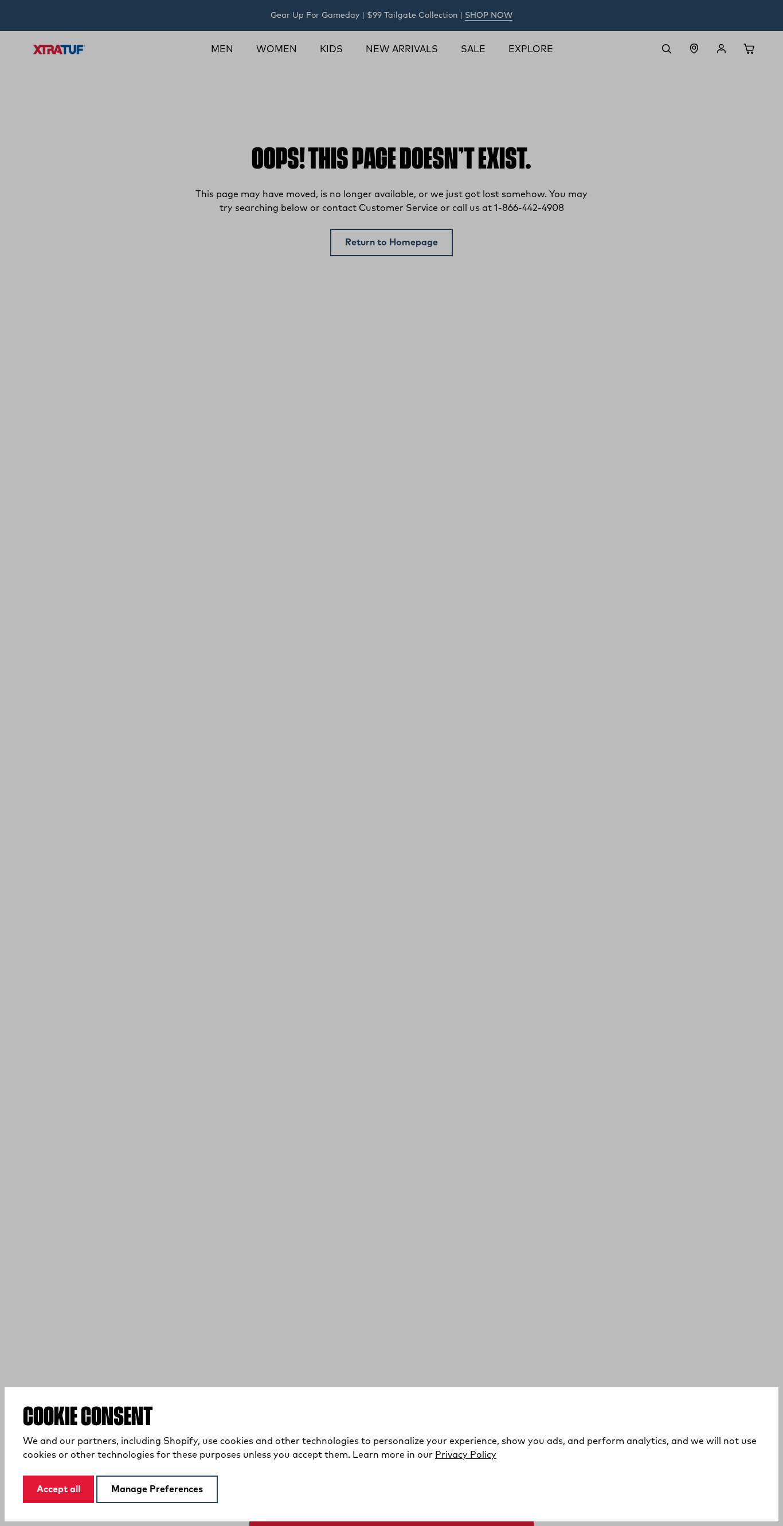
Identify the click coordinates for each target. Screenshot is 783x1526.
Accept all (58, 1489)
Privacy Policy (465, 1455)
